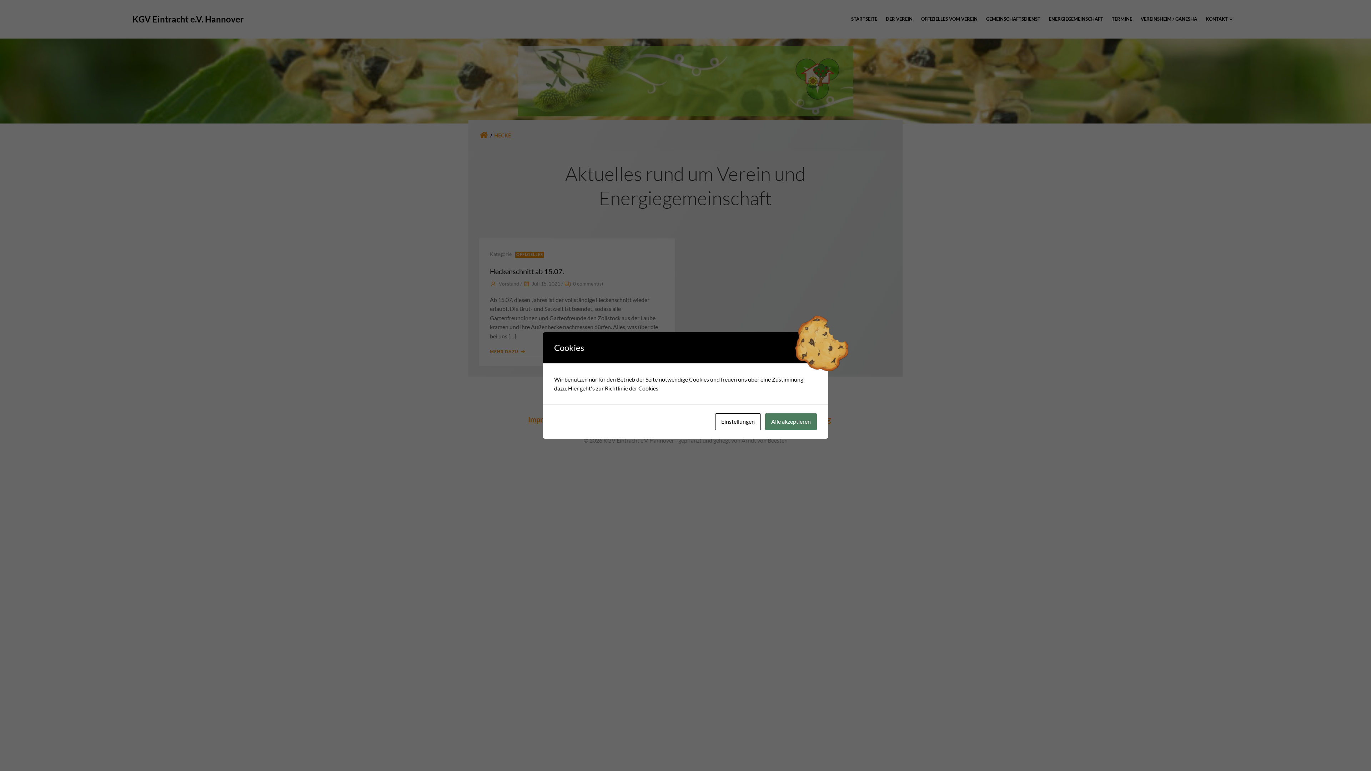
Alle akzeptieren (791, 421)
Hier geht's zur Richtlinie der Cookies (613, 388)
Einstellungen (738, 421)
